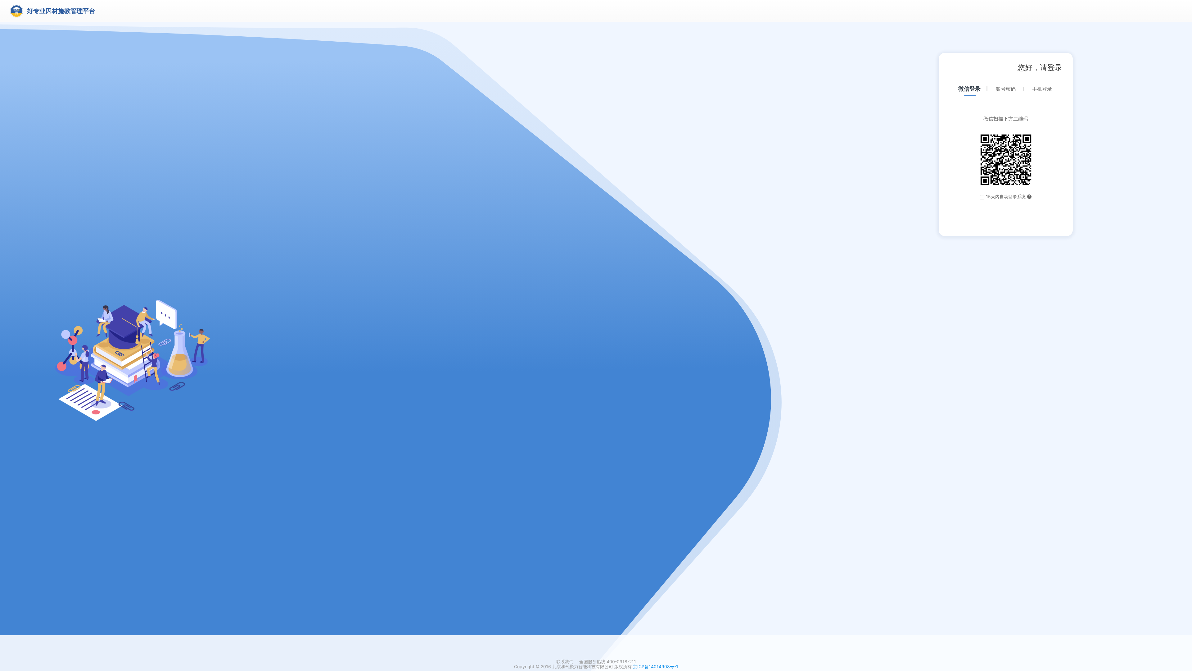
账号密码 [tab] (1006, 89)
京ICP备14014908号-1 (655, 666)
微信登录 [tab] (969, 88)
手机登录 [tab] (1042, 89)
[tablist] (1005, 92)
